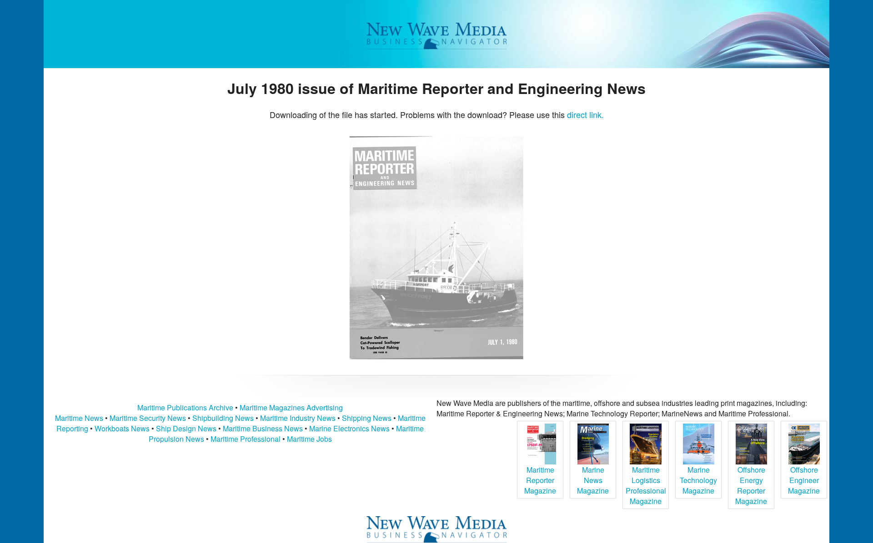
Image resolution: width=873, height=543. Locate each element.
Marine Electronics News (349, 428)
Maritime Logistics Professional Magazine (646, 485)
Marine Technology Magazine (698, 480)
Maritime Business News (264, 428)
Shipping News (366, 418)
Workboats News (122, 428)
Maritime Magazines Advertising (291, 407)
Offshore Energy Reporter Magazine (751, 485)
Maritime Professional (246, 439)
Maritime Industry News (298, 418)
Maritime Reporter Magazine (540, 480)
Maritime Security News (148, 418)
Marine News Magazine (593, 480)
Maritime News (79, 418)
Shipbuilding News (223, 418)
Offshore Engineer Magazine (804, 480)
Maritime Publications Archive (185, 407)
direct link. (585, 114)
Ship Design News (187, 428)
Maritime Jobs (309, 439)
